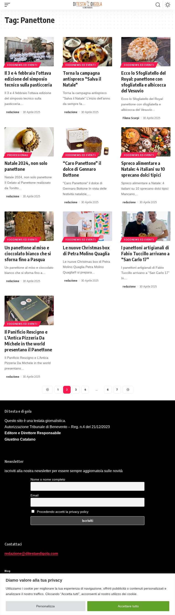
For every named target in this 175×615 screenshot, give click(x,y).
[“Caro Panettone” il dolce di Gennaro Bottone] (87, 142)
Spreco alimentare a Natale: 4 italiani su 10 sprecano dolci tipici (143, 169)
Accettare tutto (128, 606)
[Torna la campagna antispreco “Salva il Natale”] (87, 52)
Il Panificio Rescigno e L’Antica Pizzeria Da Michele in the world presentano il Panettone (28, 340)
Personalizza (45, 606)
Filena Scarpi (131, 118)
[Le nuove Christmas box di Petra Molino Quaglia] (87, 226)
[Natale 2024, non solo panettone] (29, 142)
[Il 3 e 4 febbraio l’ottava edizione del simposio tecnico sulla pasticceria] (29, 52)
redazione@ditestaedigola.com (31, 553)
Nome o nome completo (48, 479)
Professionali (17, 155)
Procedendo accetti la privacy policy (62, 511)
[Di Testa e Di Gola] (87, 5)
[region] (87, 594)
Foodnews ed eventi (22, 65)
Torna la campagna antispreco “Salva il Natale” (82, 78)
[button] (8, 5)
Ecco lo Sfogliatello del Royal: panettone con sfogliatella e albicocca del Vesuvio (143, 81)
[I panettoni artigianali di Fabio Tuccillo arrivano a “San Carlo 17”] (145, 226)
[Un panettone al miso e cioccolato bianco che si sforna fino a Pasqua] (29, 226)
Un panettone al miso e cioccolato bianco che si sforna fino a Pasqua (28, 253)
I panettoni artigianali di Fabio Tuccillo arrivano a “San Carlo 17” (145, 253)
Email (35, 495)
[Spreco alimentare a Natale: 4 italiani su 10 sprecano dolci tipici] (145, 142)
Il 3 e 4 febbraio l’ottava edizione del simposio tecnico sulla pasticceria (28, 78)
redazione (12, 112)
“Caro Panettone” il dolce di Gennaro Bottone (82, 169)
